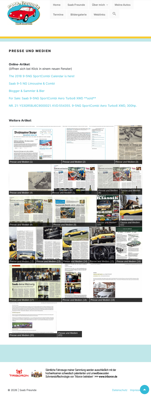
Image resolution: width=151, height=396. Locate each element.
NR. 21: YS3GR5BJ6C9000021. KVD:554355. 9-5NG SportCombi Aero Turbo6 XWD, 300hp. (73, 105)
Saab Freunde (76, 4)
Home (56, 4)
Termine (58, 14)
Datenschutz (119, 390)
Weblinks (99, 14)
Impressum (135, 390)
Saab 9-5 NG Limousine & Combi (32, 83)
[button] (114, 13)
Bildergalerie (79, 14)
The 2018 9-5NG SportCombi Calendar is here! (41, 76)
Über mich (98, 4)
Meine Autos (123, 4)
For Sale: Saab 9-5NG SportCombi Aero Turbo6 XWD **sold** (52, 98)
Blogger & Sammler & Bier (27, 91)
